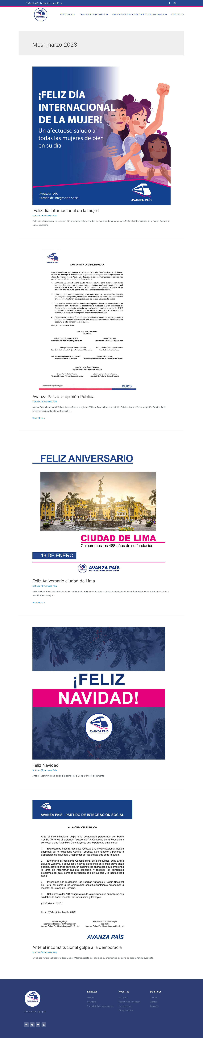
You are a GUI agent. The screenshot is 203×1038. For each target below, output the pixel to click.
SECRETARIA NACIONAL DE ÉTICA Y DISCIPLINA (138, 14)
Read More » (38, 418)
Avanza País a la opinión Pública (63, 396)
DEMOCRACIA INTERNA (92, 14)
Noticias (36, 215)
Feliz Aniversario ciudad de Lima (63, 580)
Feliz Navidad (45, 765)
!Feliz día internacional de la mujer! (66, 210)
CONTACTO (177, 14)
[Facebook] (32, 1024)
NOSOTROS (66, 14)
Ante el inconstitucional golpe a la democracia (77, 947)
